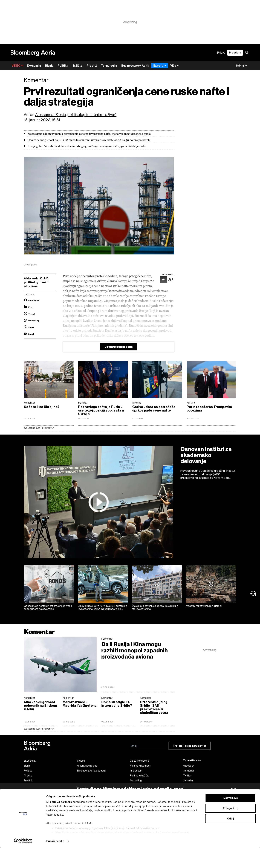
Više (173, 65)
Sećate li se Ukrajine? (42, 407)
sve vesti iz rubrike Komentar (39, 729)
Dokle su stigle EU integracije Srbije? (116, 703)
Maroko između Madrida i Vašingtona (80, 703)
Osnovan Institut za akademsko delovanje (206, 455)
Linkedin (188, 780)
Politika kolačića (139, 775)
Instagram (189, 770)
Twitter (187, 775)
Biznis (49, 65)
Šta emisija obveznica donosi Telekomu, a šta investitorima (155, 607)
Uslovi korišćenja (139, 760)
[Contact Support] (254, 593)
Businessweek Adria (135, 65)
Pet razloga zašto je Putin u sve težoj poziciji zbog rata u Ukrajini (101, 410)
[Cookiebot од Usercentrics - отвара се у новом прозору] (22, 841)
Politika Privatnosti (140, 765)
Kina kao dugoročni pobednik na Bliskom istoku (40, 705)
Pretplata (235, 52)
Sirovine (136, 402)
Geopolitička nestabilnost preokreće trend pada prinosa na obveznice (48, 607)
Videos (81, 760)
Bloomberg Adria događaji (91, 770)
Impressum (136, 770)
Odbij (230, 818)
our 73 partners (62, 801)
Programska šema (87, 765)
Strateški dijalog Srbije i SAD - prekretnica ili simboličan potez (154, 707)
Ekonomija (34, 65)
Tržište (77, 65)
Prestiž (92, 65)
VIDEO (16, 65)
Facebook (188, 765)
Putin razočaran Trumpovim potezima (209, 408)
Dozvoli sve (230, 797)
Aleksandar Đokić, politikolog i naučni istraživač (75, 114)
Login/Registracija (119, 346)
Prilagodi (228, 808)
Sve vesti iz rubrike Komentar (39, 428)
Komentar (29, 402)
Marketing (136, 780)
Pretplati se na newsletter (189, 745)
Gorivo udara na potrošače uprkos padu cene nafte (154, 408)
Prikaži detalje (55, 841)
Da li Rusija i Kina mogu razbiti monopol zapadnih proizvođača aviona (134, 650)
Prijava (221, 52)
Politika (63, 65)
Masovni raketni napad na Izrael (204, 606)
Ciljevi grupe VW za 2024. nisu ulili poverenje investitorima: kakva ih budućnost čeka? (102, 607)
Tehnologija (109, 65)
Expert (158, 65)
